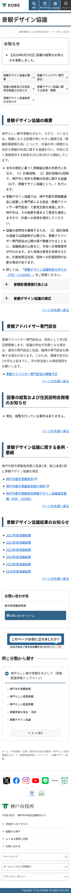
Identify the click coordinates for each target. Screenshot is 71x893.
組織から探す (13, 831)
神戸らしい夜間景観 (22, 696)
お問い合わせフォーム (22, 615)
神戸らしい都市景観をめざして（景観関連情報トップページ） (36, 675)
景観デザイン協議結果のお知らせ (16, 99)
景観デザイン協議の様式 (32, 298)
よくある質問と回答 (17, 838)
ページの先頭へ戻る (55, 310)
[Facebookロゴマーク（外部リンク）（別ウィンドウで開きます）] (16, 780)
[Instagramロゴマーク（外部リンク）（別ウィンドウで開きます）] (26, 780)
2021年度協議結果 (18, 535)
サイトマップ (10, 856)
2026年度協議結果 (18, 571)
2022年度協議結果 (18, 542)
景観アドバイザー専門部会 (50, 77)
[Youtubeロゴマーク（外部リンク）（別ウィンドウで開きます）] (35, 780)
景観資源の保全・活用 (23, 712)
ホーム (5, 751)
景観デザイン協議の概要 (16, 77)
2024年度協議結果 (18, 557)
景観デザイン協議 (20, 719)
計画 (25, 751)
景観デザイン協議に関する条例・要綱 (50, 88)
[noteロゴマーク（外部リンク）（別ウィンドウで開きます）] (54, 780)
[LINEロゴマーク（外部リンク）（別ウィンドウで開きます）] (45, 780)
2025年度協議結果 (18, 564)
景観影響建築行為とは (31, 284)
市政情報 (15, 751)
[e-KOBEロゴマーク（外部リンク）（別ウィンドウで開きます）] (31, 793)
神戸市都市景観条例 (19, 479)
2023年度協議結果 (18, 549)
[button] (34, 5)
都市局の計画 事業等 (40, 751)
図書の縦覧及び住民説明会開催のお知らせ (16, 88)
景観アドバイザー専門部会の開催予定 (32, 374)
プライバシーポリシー (15, 876)
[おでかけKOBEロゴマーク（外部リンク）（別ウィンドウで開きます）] (41, 793)
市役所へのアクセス (17, 824)
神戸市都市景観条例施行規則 (25, 486)
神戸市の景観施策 (20, 689)
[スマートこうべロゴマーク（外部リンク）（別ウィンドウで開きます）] (64, 780)
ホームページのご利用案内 (17, 866)
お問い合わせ (13, 846)
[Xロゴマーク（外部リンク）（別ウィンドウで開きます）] (6, 780)
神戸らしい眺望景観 (22, 704)
